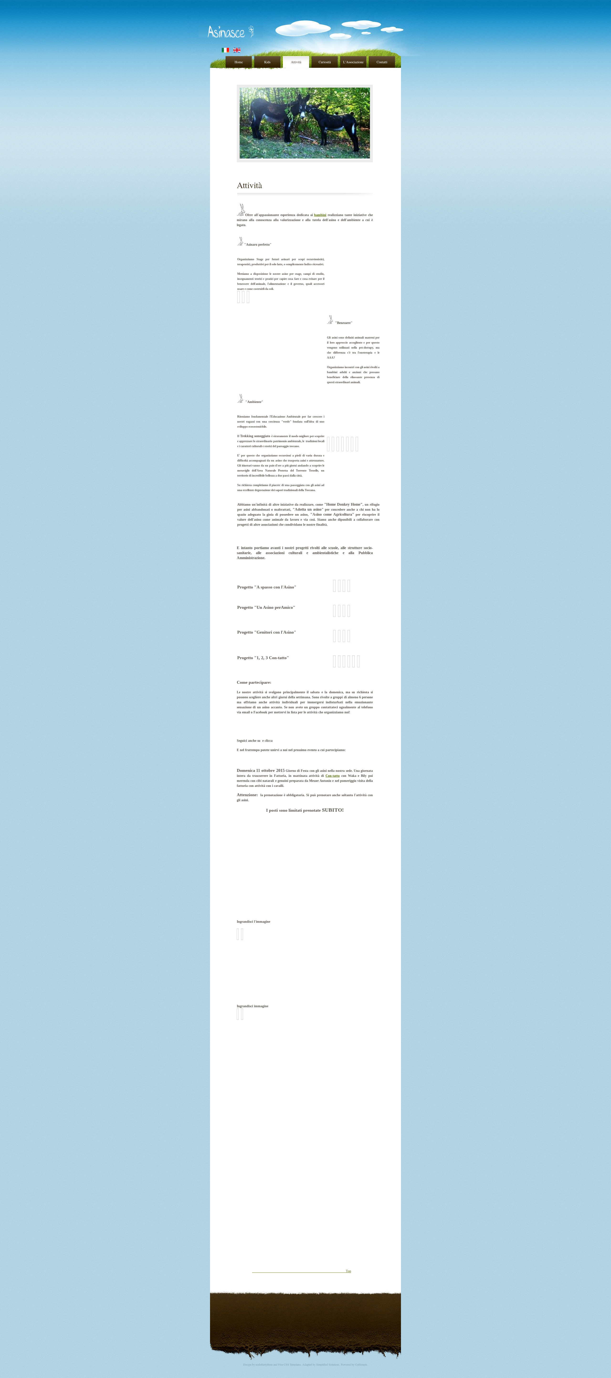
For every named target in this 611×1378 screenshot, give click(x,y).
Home (239, 62)
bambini (320, 215)
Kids (267, 62)
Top (326, 1271)
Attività (296, 62)
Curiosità (325, 62)
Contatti (382, 62)
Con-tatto (333, 776)
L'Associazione (353, 62)
